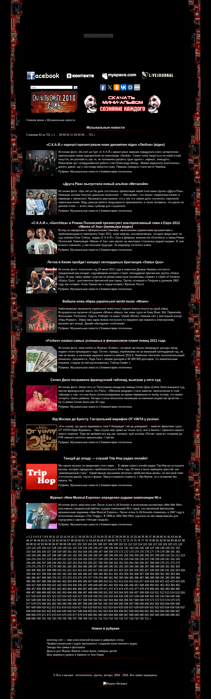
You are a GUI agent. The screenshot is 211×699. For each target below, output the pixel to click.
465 (75, 588)
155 (38, 551)
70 (116, 540)
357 (141, 574)
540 (147, 596)
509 (147, 592)
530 (95, 596)
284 (80, 566)
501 (105, 592)
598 (136, 603)
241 (167, 559)
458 (38, 588)
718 (131, 618)
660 (141, 611)
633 (162, 607)
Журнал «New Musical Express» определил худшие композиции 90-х (105, 497)
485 (178, 588)
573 (162, 600)
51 (46, 540)
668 (28, 614)
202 (126, 555)
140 (116, 547)
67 (105, 540)
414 (126, 581)
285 (85, 566)
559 (90, 600)
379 (100, 577)
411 (111, 581)
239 (157, 559)
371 (59, 577)
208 (157, 555)
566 (126, 600)
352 (116, 574)
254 (80, 562)
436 (80, 585)
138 (105, 547)
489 (44, 592)
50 (42, 540)
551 (49, 600)
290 (111, 566)
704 (59, 618)
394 (178, 577)
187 (49, 555)
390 (157, 577)
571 (152, 600)
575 (172, 600)
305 (33, 570)
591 (100, 603)
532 (105, 596)
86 (176, 540)
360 (157, 574)
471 (105, 588)
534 (116, 596)
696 (172, 614)
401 (59, 581)
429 (44, 585)
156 (44, 551)
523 (59, 596)
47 (31, 540)
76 (138, 540)
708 (80, 618)
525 (69, 596)
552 (54, 600)
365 (28, 577)
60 (64, 134)
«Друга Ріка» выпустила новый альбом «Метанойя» (105, 184)
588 (85, 603)
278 (49, 566)
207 (152, 555)
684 (111, 614)
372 (64, 577)
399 (49, 581)
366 (33, 577)
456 (28, 588)
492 (59, 592)
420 (157, 581)
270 (162, 562)
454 (172, 585)
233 (126, 559)
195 (90, 555)
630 (146, 607)
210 (167, 555)
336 (33, 574)
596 (126, 603)
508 (141, 592)
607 (28, 607)
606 (178, 603)
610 (44, 607)
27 (113, 536)
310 (59, 570)
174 (136, 551)
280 (59, 566)
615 (69, 607)
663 (157, 611)
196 (95, 555)
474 (121, 588)
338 (44, 574)
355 (131, 574)
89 (27, 544)
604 (167, 603)
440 (100, 585)
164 (85, 551)
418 (146, 581)
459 (44, 588)
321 (116, 570)
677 (75, 614)
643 (54, 611)
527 (80, 596)
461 (54, 588)
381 (111, 577)
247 (44, 562)
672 (49, 614)
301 (167, 566)
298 (152, 566)
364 (178, 574)
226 (90, 559)
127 (49, 547)
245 (33, 562)
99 (64, 544)
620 (95, 607)
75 (135, 540)
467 (85, 588)
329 (157, 570)
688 (131, 614)
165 (90, 551)
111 (125, 544)
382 (116, 577)
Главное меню (35, 120)
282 (69, 566)
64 (79, 134)
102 (79, 544)
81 (157, 540)
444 (121, 585)
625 (121, 607)
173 (131, 551)
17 (76, 536)
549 (38, 600)
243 (178, 559)
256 (90, 562)
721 (91, 134)
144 (136, 547)
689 (136, 614)
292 (121, 566)
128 (54, 547)
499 (95, 592)
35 (142, 536)
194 (85, 555)
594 (116, 603)
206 (147, 555)
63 (75, 134)
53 (53, 540)
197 (100, 555)
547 (28, 600)
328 (152, 570)
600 (147, 603)
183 (28, 555)
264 (131, 562)
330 (162, 570)
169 (111, 551)
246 (38, 562)
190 (64, 555)
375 (80, 577)
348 (95, 574)
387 (141, 577)
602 (157, 603)
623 (110, 607)
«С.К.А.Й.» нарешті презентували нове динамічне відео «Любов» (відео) (105, 144)
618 (85, 607)
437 (85, 585)
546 (178, 596)
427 (33, 585)
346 (85, 574)
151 (172, 547)
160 (64, 551)
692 (152, 614)
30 (124, 536)
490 (49, 592)
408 (95, 581)
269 (157, 562)
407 (90, 581)
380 (105, 577)
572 (157, 600)
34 (139, 536)
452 (162, 585)
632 (157, 607)
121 (175, 544)
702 (49, 618)
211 (172, 555)
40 (161, 536)
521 (49, 596)
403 (69, 581)
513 (167, 592)
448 (141, 585)
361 (162, 574)
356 (136, 574)
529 (90, 596)
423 (172, 581)
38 (153, 536)
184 (33, 555)
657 (126, 611)
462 (59, 588)
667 (178, 611)
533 (111, 596)
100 (69, 544)
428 (38, 585)
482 (162, 588)
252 (69, 562)
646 (69, 611)
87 (179, 540)
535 (121, 596)
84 (168, 540)
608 (33, 607)
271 (167, 562)
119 (165, 544)
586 (75, 603)
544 (167, 596)
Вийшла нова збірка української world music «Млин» (105, 301)
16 (72, 536)
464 (69, 588)
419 (152, 581)
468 (90, 588)
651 (95, 611)
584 (64, 603)
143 (131, 547)
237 (147, 559)
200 (116, 555)
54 (57, 540)
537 (131, 596)
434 (69, 585)
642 (49, 611)
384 (126, 577)
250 (59, 562)
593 (111, 603)
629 (141, 607)
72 (124, 540)
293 (126, 566)
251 (64, 562)
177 (152, 551)
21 (90, 536)
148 (157, 547)
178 (157, 551)
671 (44, 614)
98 (61, 544)
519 (38, 596)
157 (49, 551)
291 (116, 566)
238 (152, 559)
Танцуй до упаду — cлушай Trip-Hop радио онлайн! (105, 458)
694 (162, 614)
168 (105, 551)
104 (90, 544)
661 (147, 611)
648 (80, 611)
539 (141, 596)
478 (141, 588)
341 (59, 574)
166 (95, 551)
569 (141, 600)
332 (172, 570)
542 (157, 596)
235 (136, 559)
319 (105, 570)
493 (64, 592)
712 (100, 618)
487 (33, 592)
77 (142, 540)
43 (172, 536)
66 (101, 540)
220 (59, 559)
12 (57, 536)
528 (85, 596)
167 (100, 551)
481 (157, 588)
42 (168, 536)
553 (59, 600)
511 (157, 592)
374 (75, 577)
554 (64, 600)
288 (100, 566)
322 (121, 570)
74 (131, 540)
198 (105, 555)
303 (178, 566)
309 (54, 570)
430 (49, 585)
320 (110, 570)
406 (85, 581)
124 (33, 547)
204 (136, 555)
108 (110, 544)
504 (121, 592)
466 (80, 588)
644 (59, 611)
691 (147, 614)
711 (95, 618)
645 (64, 611)
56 (64, 540)
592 (105, 603)
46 (27, 540)
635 (172, 607)
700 (38, 618)
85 (172, 540)
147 (152, 547)
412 (116, 581)
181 (172, 551)
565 (121, 600)
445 (126, 585)
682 (100, 614)
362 (167, 574)
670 (38, 614)
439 (95, 585)
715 (116, 618)
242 (172, 559)
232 (121, 559)
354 (126, 574)
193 (80, 555)
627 (131, 607)
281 (64, 566)
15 (68, 536)
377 (90, 577)
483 (167, 588)
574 (167, 600)
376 (85, 577)
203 (131, 555)
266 (141, 562)
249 (54, 562)
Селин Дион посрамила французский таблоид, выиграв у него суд (105, 380)
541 (152, 596)
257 (95, 562)
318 (100, 570)
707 (75, 618)
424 (177, 581)
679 (85, 614)
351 (111, 574)
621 (100, 607)
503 (116, 592)
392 (167, 577)
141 (121, 547)
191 (69, 555)
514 (172, 592)
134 (85, 547)
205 (141, 555)
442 (111, 585)
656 (121, 611)
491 (54, 592)
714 (110, 618)
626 (126, 607)
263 (126, 562)
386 (136, 577)
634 (167, 607)
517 (28, 596)
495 (75, 592)
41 (165, 536)
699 (33, 618)
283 (75, 566)
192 (75, 555)
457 (33, 588)
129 (59, 547)
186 (44, 555)
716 (121, 618)
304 (28, 570)
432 (59, 585)
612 (54, 607)
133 (80, 547)
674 (59, 614)
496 (80, 592)
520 (44, 596)
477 (136, 588)
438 (90, 585)
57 (68, 540)
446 (131, 585)
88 (183, 540)
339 (49, 574)
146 (147, 547)
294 (131, 566)
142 (126, 547)
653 (105, 611)
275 (33, 566)
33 (135, 536)
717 (126, 618)
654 (111, 611)
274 (28, 566)
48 (35, 540)
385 (131, 577)
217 (44, 559)
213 (183, 555)
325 (136, 570)
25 (105, 536)
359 (152, 574)
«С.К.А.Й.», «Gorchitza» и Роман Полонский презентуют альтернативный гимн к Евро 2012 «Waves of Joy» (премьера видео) (105, 224)
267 (147, 562)
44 (176, 536)
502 (111, 592)
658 (131, 611)
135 (90, 547)
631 (152, 607)
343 (69, 574)
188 (54, 555)
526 (75, 596)
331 (167, 570)
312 (69, 570)
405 (80, 581)
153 (28, 551)
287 (95, 566)
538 (136, 596)
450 (152, 585)
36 (146, 536)
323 (126, 570)
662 (152, 611)
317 (95, 570)
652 (100, 611)
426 (28, 585)
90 (31, 544)
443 (116, 585)
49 (38, 540)
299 (157, 566)
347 (90, 574)
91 (35, 544)
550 (44, 600)
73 (127, 540)
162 (75, 551)
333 (177, 570)
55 (61, 540)
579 (38, 603)
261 (116, 562)
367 (38, 577)
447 (136, 585)
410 (105, 581)
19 (83, 536)
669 (33, 614)
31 (128, 536)
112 (130, 544)
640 (38, 611)
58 (72, 540)
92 (38, 544)
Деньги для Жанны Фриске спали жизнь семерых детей (82, 651)
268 (152, 562)
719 (136, 618)
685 (116, 614)
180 (167, 551)
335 (28, 574)
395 (28, 581)
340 (54, 574)
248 (49, 562)
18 (79, 536)
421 (162, 581)
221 (64, 559)
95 (49, 544)
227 (95, 559)
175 (141, 551)
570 (147, 600)
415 (131, 581)
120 (170, 544)
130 (64, 547)
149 (162, 547)
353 (121, 574)
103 (84, 544)
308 (49, 570)
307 (44, 570)
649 (85, 611)
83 (164, 540)
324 (131, 570)
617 (79, 607)
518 (33, 596)
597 (131, 603)
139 (111, 547)
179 (162, 551)
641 (44, 611)
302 (172, 566)
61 (68, 134)
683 (105, 614)
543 (162, 596)
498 (90, 592)
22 (94, 536)
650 (90, 611)
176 (147, 551)
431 (54, 585)
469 (95, 588)
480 (152, 588)
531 (100, 596)
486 (28, 592)
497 (85, 592)
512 (162, 592)
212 (177, 555)
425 (183, 581)
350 (105, 574)
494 (69, 592)
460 (49, 588)
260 (111, 562)
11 (54, 536)
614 (64, 607)
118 (160, 544)
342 (64, 574)
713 (105, 618)
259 (105, 562)
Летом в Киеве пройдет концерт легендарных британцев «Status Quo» (105, 262)
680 (90, 614)
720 (141, 618)
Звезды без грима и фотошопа (66, 647)
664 (162, 611)
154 (33, 551)
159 (59, 551)
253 (75, 562)
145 (141, 547)
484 (172, 588)
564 (116, 600)
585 (69, 603)
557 (80, 600)
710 (90, 618)
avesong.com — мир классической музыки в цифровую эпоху (85, 639)
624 (116, 607)
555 (69, 600)
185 (38, 555)
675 (64, 614)
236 (141, 559)
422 (167, 581)
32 (131, 536)
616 (74, 607)
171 (121, 551)
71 (120, 540)
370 (54, 577)
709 (85, 618)
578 (33, 603)
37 (150, 536)
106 (100, 544)
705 (64, 618)
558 (85, 600)
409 (100, 581)
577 (28, 603)
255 (85, 562)
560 (95, 600)
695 (167, 614)
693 (157, 614)
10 (50, 536)
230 (111, 559)
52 (49, 540)
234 (131, 559)
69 (112, 540)
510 (152, 592)
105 (95, 544)
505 (126, 592)
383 (121, 577)
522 (54, 596)
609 (38, 607)
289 (105, 566)
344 (75, 574)
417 (141, 581)
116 (150, 544)
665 (167, 611)
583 (59, 603)
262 (121, 562)
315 (85, 570)
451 (157, 585)
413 (121, 581)
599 (141, 603)
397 (38, 581)
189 (59, 555)
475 (126, 588)
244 (28, 562)
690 (141, 614)
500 (100, 592)
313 (74, 570)
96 (53, 544)
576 (178, 600)
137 (100, 547)
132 (75, 547)
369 (49, 577)
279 (54, 566)
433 (64, 585)
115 (145, 544)
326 (141, 570)
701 (44, 618)
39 (157, 536)
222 (69, 559)
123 (28, 547)
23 (98, 536)
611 (49, 607)
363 (172, 574)
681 (95, 614)
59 (60, 134)
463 (64, 588)
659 (136, 611)
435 (75, 585)
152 (178, 547)
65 (82, 134)
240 (162, 559)
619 (90, 607)
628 (136, 607)
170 (116, 551)
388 (147, 577)
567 (131, 600)
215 (33, 559)
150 (167, 547)
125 (38, 547)
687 (126, 614)
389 (152, 577)
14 (64, 536)
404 (75, 581)
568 (136, 600)
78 (146, 540)
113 (135, 544)
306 (38, 570)
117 (155, 544)
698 (28, 618)
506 (131, 592)
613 (59, 607)
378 (95, 577)
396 (33, 581)
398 (44, 581)
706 (69, 618)
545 (172, 596)
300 (162, 566)
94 (46, 544)
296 (141, 566)
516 (183, 592)
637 (183, 607)
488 (38, 592)
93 (42, 544)
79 (150, 540)
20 (87, 536)
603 (162, 603)
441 (105, 585)
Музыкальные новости (61, 120)
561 (100, 600)
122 (180, 544)
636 (177, 607)
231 (116, 559)
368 (44, 577)
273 (178, 562)
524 (64, 596)
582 (54, 603)
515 (177, 592)
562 (105, 600)
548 (33, 600)
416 (136, 581)
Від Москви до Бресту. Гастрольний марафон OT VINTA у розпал (105, 419)
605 (172, 603)
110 (120, 544)
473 (116, 588)
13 (61, 536)
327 (146, 570)
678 (80, 614)
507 (136, 592)
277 (44, 566)
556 (75, 600)
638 (28, 611)
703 (54, 618)
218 (49, 559)
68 (109, 540)
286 (90, 566)
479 (147, 588)
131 (69, 547)
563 (111, 600)
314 (79, 570)
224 (80, 559)
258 (100, 562)
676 (69, 614)
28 (116, 536)
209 (162, 555)
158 (54, 551)
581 (49, 603)
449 (147, 585)
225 (85, 559)
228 (100, 559)
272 (172, 562)
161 (69, 551)
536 (126, 596)
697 (178, 614)
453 (167, 585)
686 (121, 614)
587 (80, 603)
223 (75, 559)
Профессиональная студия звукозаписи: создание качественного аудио (92, 643)
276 (38, 566)
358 (147, 574)
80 (153, 540)
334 (183, 570)
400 (54, 581)
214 (28, 559)
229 (105, 559)
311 (64, 570)
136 (95, 547)
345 (80, 574)
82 (161, 540)
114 (140, 544)
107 (105, 544)
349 (100, 574)
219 (54, 559)
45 (179, 536)
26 (109, 536)
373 (69, 577)
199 (111, 555)
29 (120, 536)
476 (131, 588)
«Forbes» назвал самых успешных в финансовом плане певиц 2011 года (105, 340)
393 (172, 577)
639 (33, 611)
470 (100, 588)
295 (136, 566)
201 (121, 555)
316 (90, 570)
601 (152, 603)
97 (57, 544)
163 (80, 551)
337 (38, 574)
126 (44, 547)
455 (178, 585)
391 (162, 577)
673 (54, 614)
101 (74, 544)
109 (115, 544)
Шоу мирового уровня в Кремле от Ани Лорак (75, 654)
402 (64, 581)
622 (105, 607)
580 (44, 603)
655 (116, 611)
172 (126, 551)
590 (95, 603)
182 (178, 551)
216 (38, 559)
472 (111, 588)
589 (90, 603)
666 (172, 611)
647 (75, 611)
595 (121, 603)
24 (102, 536)
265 (136, 562)
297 (147, 566)
